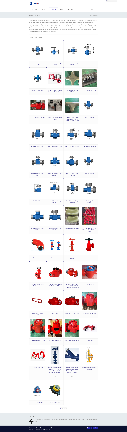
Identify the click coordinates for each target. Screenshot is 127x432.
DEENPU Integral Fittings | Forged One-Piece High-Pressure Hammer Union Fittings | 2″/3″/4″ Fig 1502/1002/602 (72, 371)
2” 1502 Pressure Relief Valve (38, 117)
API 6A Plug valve (89, 284)
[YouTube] (95, 428)
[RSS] (88, 428)
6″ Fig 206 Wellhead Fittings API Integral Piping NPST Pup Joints (89, 230)
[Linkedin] (93, 428)
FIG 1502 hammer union (37, 402)
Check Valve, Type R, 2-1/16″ (72, 313)
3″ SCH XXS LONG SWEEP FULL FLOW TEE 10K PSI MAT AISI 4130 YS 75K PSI (72, 119)
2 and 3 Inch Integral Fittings (89, 63)
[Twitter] (91, 428)
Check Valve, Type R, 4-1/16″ (55, 340)
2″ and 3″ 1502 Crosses (37, 90)
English (109, 0)
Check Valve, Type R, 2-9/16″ (89, 313)
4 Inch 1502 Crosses (89, 173)
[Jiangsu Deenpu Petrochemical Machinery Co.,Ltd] (35, 5)
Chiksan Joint (89, 340)
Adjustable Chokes (89, 257)
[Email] (89, 428)
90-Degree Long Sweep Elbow (37, 257)
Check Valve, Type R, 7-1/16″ (72, 340)
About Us (44, 9)
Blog (61, 9)
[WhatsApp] (97, 428)
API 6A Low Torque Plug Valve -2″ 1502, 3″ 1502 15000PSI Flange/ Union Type (72, 286)
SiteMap (51, 427)
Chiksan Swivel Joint (38, 367)
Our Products (41, 427)
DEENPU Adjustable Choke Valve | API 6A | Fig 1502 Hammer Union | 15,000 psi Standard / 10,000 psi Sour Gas (55, 371)
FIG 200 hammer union (55, 402)
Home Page (34, 9)
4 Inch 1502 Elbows (37, 201)
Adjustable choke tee (55, 257)
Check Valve (55, 313)
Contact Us (70, 9)
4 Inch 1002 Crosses (89, 117)
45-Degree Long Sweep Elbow (72, 228)
